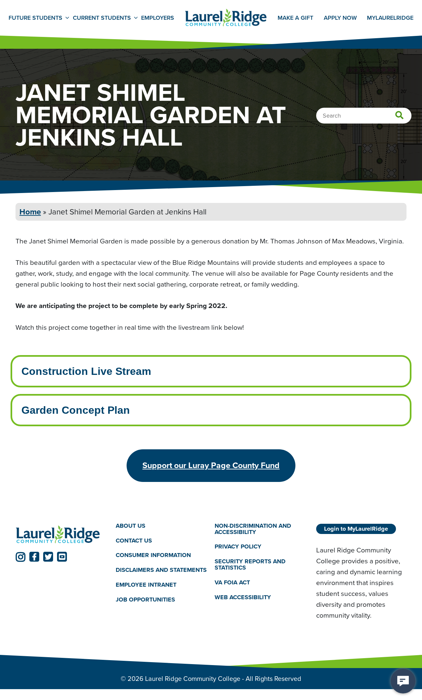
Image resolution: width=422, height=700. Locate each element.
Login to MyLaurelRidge (356, 528)
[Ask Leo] (403, 681)
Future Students (35, 18)
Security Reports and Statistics (250, 564)
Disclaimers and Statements (161, 570)
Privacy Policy (238, 546)
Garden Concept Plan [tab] (75, 410)
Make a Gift (295, 18)
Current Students (102, 18)
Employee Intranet (146, 584)
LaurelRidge (390, 18)
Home (30, 211)
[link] (20, 557)
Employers (157, 18)
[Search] (399, 116)
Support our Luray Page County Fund (211, 465)
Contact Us (134, 540)
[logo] (58, 535)
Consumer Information (153, 555)
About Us (130, 525)
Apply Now (340, 18)
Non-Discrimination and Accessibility (253, 528)
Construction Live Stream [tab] (86, 371)
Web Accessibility (243, 597)
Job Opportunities (145, 599)
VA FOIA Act (232, 582)
